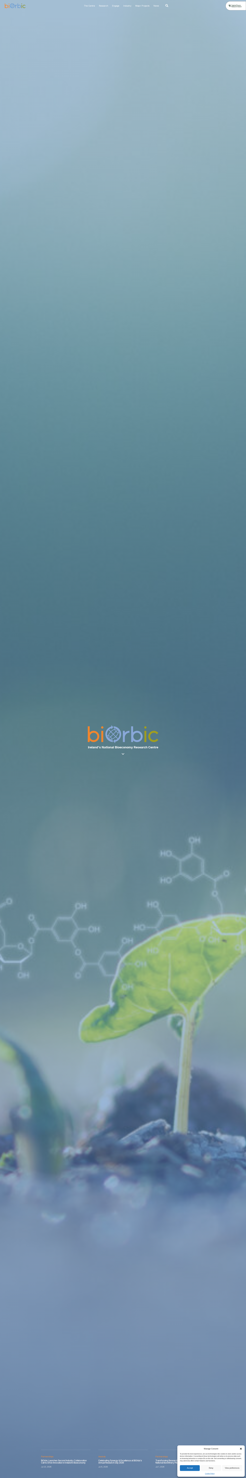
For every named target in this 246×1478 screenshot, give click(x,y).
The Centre (89, 5)
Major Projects (142, 5)
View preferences (232, 1468)
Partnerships (47, 1456)
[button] (241, 1448)
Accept (190, 1468)
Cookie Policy (210, 1474)
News (156, 5)
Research (103, 5)
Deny (211, 1468)
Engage (115, 5)
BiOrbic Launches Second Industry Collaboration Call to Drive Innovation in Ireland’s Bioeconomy (64, 1461)
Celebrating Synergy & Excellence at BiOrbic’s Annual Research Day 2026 (120, 1461)
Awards (102, 1456)
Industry (127, 5)
